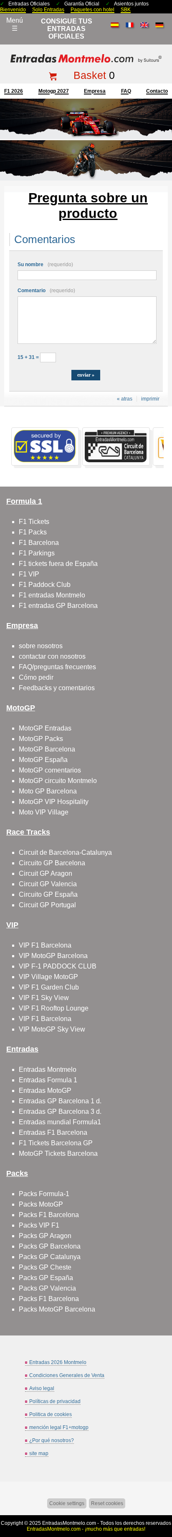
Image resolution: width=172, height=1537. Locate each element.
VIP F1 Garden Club (49, 987)
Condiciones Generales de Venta (66, 1375)
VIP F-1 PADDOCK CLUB (57, 966)
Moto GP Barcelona (48, 791)
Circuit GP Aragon (45, 873)
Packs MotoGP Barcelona (57, 1309)
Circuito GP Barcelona (52, 863)
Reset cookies (107, 1503)
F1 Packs (33, 532)
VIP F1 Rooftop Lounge (54, 1008)
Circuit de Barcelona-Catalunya (65, 852)
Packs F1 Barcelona (49, 1214)
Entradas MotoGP (45, 1090)
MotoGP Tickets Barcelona (58, 1153)
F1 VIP (29, 574)
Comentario (46, 290)
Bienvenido (13, 10)
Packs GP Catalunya (50, 1256)
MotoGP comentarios (50, 770)
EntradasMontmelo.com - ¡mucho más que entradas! (86, 1529)
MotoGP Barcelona (47, 749)
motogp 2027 (53, 91)
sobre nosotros (41, 645)
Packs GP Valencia (47, 1288)
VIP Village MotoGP (48, 976)
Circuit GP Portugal (47, 905)
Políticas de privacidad (55, 1401)
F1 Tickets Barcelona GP (56, 1143)
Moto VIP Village (43, 812)
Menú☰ (14, 24)
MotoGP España (43, 759)
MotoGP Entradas (45, 728)
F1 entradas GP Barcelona (58, 605)
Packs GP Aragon (45, 1235)
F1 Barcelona (39, 542)
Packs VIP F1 (39, 1225)
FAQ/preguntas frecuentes (57, 666)
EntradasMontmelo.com (69, 1523)
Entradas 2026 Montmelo (57, 1362)
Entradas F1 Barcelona (53, 1132)
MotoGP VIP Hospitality (54, 801)
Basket (89, 75)
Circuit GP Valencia (48, 884)
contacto (157, 91)
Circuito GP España (48, 894)
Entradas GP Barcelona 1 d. (60, 1101)
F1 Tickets (34, 521)
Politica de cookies (50, 1414)
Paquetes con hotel (92, 10)
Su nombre (45, 264)
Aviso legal (41, 1388)
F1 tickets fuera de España (58, 563)
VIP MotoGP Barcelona (53, 955)
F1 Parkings (37, 553)
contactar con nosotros (52, 656)
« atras (124, 399)
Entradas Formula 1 (48, 1080)
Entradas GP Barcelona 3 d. (60, 1111)
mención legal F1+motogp (59, 1427)
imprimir (150, 399)
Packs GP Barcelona (50, 1246)
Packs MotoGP (41, 1204)
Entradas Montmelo (47, 1069)
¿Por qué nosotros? (51, 1440)
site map (38, 1453)
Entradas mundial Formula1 (60, 1122)
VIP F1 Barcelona (45, 945)
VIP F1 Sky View (44, 997)
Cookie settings (66, 1503)
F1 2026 (13, 91)
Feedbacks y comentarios (57, 687)
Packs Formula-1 (44, 1193)
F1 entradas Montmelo (52, 595)
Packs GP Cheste (45, 1267)
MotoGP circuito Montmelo (58, 780)
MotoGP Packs (41, 738)
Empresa (95, 91)
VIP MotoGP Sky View (52, 1029)
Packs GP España (46, 1277)
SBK (126, 10)
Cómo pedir (36, 677)
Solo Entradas (48, 10)
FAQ (126, 91)
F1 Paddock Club (45, 584)
